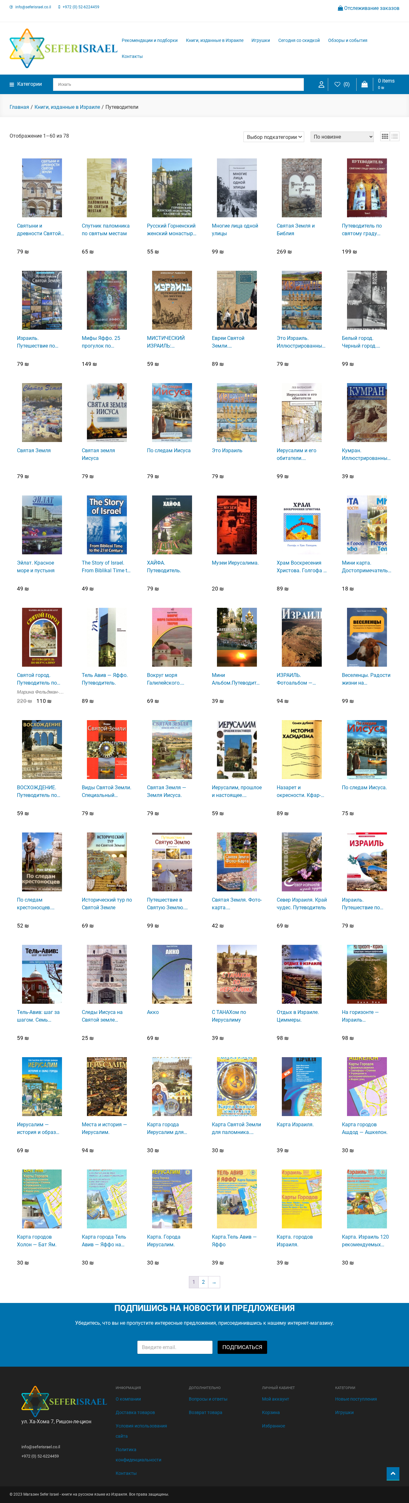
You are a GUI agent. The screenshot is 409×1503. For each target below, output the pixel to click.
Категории (29, 84)
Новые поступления (356, 1399)
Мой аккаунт (275, 1399)
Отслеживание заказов (371, 8)
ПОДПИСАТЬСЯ (242, 1347)
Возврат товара (205, 1412)
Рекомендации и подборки (150, 40)
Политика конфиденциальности (138, 1454)
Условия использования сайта (141, 1431)
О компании (128, 1399)
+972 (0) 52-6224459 (81, 7)
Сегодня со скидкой (299, 40)
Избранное (273, 1425)
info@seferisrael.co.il (33, 7)
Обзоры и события (347, 40)
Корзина (271, 1412)
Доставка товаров (135, 1412)
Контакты (132, 56)
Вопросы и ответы (208, 1399)
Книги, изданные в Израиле (214, 40)
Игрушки (260, 40)
